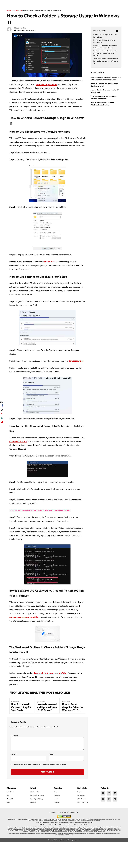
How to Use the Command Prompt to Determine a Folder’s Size (105, 47)
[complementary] (2, 422)
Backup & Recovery (37, 795)
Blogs (79, 792)
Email (51, 754)
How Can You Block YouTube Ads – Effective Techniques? (103, 98)
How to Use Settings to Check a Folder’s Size (104, 41)
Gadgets (57, 795)
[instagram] (109, 793)
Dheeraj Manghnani (20, 28)
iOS (8, 802)
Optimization (17, 10)
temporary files (76, 361)
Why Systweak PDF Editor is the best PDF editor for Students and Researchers (106, 79)
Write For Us (81, 799)
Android (10, 799)
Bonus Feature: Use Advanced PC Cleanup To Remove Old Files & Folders (104, 53)
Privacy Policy (63, 812)
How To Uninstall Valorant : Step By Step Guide (21, 707)
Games (56, 792)
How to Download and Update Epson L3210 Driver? (47, 707)
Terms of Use (74, 812)
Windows (10, 792)
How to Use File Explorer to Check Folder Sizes (105, 36)
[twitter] (2, 410)
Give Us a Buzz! (82, 802)
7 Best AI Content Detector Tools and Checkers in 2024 (104, 85)
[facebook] (2, 405)
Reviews (56, 802)
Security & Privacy (36, 799)
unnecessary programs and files (24, 617)
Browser (33, 802)
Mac (8, 795)
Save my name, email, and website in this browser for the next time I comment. (40, 765)
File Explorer (50, 262)
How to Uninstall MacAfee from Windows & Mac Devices (102, 104)
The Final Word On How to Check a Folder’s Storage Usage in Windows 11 (105, 61)
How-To (56, 799)
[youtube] (103, 799)
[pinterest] (2, 414)
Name (13, 754)
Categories (81, 795)
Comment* (15, 735)
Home (9, 10)
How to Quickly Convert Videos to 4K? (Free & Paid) (105, 91)
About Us (53, 812)
